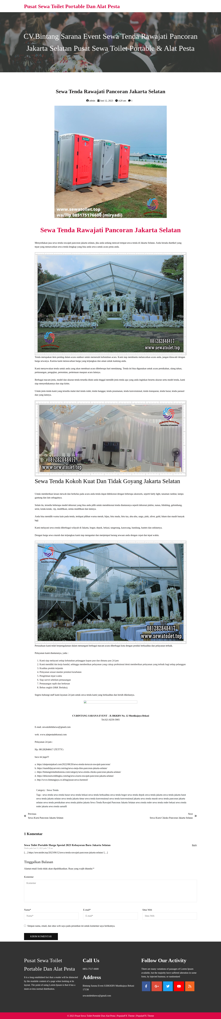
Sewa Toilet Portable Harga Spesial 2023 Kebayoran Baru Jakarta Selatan (67, 845)
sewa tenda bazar (62, 795)
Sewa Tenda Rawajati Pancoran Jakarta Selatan (113, 802)
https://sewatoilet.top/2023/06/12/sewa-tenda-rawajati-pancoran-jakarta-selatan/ (66, 852)
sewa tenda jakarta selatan (48, 798)
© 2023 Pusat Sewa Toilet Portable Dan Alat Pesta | (92, 1015)
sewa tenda (48, 795)
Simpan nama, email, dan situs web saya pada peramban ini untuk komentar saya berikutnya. (71, 926)
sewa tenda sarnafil (58, 806)
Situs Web (147, 910)
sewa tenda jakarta (154, 795)
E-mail (87, 910)
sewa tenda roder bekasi (164, 802)
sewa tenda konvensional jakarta (125, 798)
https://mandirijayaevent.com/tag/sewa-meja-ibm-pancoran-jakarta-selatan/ (72, 768)
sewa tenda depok (136, 795)
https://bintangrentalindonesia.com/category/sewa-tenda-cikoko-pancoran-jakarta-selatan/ (79, 772)
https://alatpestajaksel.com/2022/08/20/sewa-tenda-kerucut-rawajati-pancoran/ (73, 764)
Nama (27, 910)
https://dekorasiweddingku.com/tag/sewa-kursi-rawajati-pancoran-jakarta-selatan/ (75, 776)
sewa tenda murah (149, 798)
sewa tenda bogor (118, 795)
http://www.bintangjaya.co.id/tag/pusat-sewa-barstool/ (62, 779)
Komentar (29, 877)
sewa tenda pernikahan (54, 802)
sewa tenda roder (144, 802)
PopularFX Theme (126, 1015)
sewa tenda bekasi (79, 795)
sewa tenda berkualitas (99, 795)
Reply (194, 845)
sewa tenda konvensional (97, 798)
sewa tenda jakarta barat (174, 795)
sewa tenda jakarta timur (73, 798)
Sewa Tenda (52, 790)
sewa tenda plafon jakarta (78, 802)
